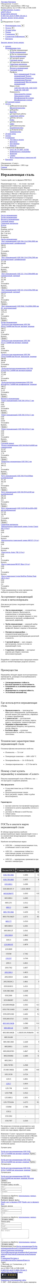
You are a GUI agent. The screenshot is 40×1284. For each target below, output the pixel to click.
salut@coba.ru (6, 12)
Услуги (8, 28)
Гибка (12, 124)
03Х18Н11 (8, 884)
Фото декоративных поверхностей (23, 157)
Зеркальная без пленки (22, 94)
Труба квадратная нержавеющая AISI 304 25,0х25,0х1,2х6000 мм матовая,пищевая (17, 369)
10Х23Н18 (9, 935)
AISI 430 (25, 90)
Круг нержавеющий (21, 74)
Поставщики (14, 144)
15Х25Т (9, 958)
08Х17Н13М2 (8, 912)
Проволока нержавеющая (24, 79)
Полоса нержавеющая (22, 77)
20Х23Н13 (9, 972)
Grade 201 (18, 90)
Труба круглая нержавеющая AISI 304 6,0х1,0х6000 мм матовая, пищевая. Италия (17, 1177)
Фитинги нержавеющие (19, 68)
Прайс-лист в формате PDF (11, 1202)
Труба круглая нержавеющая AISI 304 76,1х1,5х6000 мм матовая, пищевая (15, 342)
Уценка (8, 32)
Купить (4, 255)
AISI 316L (25, 88)
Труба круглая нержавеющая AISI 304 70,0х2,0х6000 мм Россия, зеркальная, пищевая (18, 355)
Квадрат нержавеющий (22, 81)
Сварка (12, 155)
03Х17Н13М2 (8, 875)
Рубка (12, 120)
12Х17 (8, 1084)
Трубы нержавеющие (18, 52)
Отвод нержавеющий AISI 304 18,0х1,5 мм (17, 400)
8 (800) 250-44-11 (20, 16)
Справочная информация (15, 36)
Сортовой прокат (16, 60)
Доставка (4, 2)
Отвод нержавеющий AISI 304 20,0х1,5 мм (17, 429)
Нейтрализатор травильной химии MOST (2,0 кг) (20, 540)
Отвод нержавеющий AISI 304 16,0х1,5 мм (17, 415)
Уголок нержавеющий (24, 75)
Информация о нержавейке (20, 151)
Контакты (12, 2)
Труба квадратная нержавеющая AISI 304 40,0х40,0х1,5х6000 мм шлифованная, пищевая (19, 383)
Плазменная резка (16, 128)
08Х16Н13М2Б (8, 1023)
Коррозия (13, 153)
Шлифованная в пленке (23, 100)
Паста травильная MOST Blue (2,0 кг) (15, 564)
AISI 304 (17, 88)
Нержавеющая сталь (13, 26)
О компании (10, 34)
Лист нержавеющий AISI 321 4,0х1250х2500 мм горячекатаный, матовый (19, 291)
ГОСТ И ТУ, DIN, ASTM (19, 150)
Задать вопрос (18, 18)
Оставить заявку (7, 1198)
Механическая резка (17, 108)
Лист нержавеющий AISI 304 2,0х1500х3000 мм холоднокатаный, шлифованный (19, 242)
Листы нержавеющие (18, 56)
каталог (8, 46)
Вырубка (13, 112)
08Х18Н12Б (8, 1028)
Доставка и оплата (17, 140)
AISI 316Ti (33, 88)
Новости (13, 146)
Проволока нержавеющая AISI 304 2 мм (16, 461)
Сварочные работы (17, 116)
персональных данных (27, 1196)
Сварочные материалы (18, 64)
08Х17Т (9, 921)
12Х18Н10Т (8, 944)
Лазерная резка (15, 132)
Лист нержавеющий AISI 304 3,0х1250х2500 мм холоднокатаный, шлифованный (19, 258)
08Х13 (8, 907)
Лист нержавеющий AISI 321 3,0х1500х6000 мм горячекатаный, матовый (19, 275)
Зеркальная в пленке (22, 96)
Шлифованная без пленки (24, 98)
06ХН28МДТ (8, 893)
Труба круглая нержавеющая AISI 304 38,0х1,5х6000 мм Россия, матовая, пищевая (17, 325)
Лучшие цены (10, 30)
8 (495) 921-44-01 (7, 16)
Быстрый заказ (17, 1272)
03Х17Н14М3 (8, 880)
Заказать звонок (7, 18)
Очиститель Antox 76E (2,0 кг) (12, 552)
